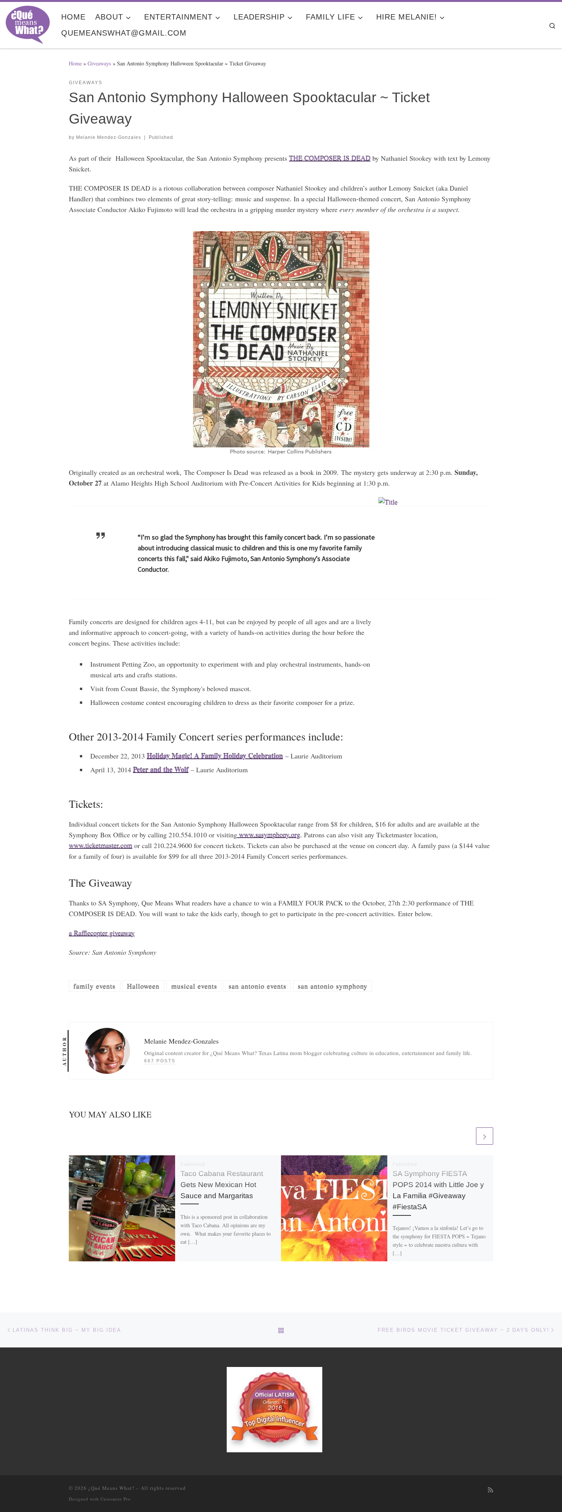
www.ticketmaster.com (100, 845)
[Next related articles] (484, 1136)
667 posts (159, 1060)
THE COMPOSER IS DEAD (329, 158)
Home (75, 63)
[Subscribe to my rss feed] (490, 1490)
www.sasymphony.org (268, 834)
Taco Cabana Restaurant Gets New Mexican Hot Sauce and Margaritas (221, 1184)
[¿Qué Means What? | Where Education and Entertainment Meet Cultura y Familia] (28, 22)
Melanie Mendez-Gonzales (108, 137)
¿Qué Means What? (111, 1487)
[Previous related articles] (465, 1136)
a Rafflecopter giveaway (102, 933)
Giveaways (99, 63)
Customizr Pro (116, 1499)
